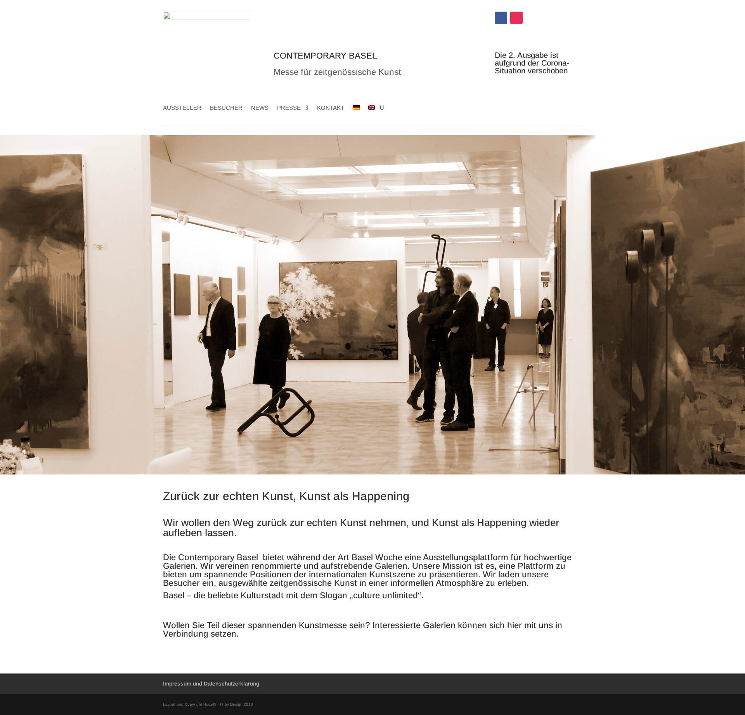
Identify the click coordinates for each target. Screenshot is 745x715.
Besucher (226, 108)
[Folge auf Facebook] (501, 18)
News (260, 108)
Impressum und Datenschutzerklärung (211, 683)
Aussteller (182, 108)
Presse (289, 108)
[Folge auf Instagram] (516, 18)
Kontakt (330, 108)
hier (514, 625)
